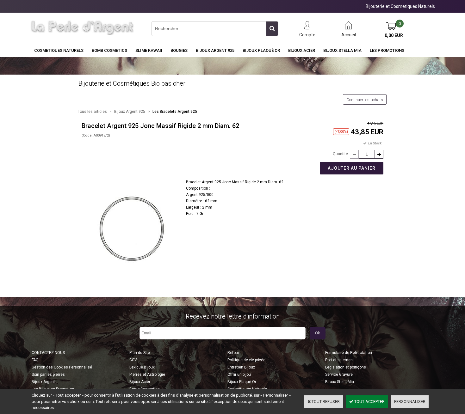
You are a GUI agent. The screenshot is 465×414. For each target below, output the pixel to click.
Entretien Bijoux (241, 367)
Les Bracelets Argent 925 (174, 111)
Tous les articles (92, 111)
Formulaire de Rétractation (348, 352)
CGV (133, 360)
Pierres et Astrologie (147, 374)
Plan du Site (139, 352)
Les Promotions (387, 50)
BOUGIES (179, 50)
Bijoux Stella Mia (342, 50)
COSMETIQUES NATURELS (59, 50)
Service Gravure (339, 374)
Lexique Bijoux (142, 367)
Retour (233, 352)
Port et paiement (339, 360)
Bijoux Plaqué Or (261, 50)
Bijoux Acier (301, 50)
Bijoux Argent (43, 382)
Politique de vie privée (246, 360)
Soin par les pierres (48, 374)
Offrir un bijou (239, 374)
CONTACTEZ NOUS (48, 352)
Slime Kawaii (148, 50)
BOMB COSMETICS (109, 50)
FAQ (35, 360)
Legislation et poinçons (345, 367)
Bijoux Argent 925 (215, 50)
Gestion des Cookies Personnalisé (62, 367)
